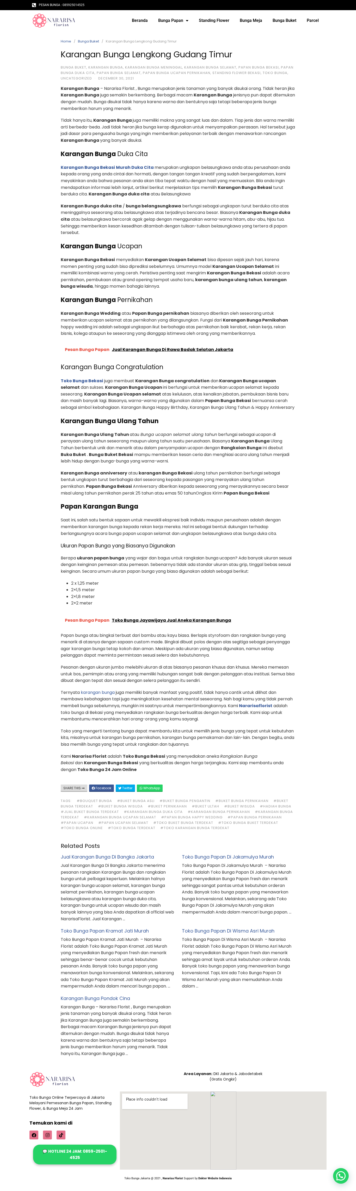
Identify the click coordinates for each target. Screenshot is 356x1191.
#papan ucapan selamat (123, 822)
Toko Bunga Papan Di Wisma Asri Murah (228, 931)
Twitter (126, 788)
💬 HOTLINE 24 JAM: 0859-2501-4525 (74, 1154)
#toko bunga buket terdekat (248, 822)
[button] (341, 1176)
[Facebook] (33, 1135)
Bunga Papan (170, 20)
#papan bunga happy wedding (192, 817)
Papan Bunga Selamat (119, 72)
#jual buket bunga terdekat (90, 811)
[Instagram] (47, 1135)
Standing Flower (214, 20)
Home (66, 41)
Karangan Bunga (105, 67)
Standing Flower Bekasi (236, 72)
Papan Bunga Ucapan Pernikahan (176, 72)
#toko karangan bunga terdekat (194, 827)
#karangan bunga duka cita (153, 811)
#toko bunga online (82, 827)
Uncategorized (76, 78)
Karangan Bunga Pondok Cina (95, 998)
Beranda (140, 20)
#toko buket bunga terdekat (183, 822)
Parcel (313, 20)
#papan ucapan (77, 822)
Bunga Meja (251, 20)
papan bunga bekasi (258, 67)
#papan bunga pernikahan (255, 817)
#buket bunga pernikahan (241, 800)
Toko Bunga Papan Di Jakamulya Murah (228, 857)
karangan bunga (98, 692)
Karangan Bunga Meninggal (153, 67)
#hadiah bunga (275, 806)
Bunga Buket (284, 20)
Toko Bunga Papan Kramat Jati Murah (105, 931)
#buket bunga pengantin (184, 800)
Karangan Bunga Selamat (210, 67)
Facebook (103, 788)
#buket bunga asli (136, 800)
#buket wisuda (239, 806)
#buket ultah (205, 806)
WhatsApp (151, 788)
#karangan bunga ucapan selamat (120, 817)
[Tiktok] (61, 1135)
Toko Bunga (275, 72)
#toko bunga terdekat (131, 827)
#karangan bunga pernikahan (219, 811)
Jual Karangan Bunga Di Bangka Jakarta (107, 857)
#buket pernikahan (167, 806)
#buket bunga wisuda (120, 806)
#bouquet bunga (94, 800)
